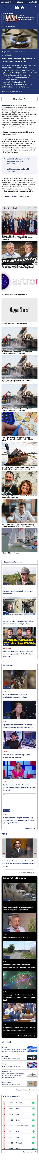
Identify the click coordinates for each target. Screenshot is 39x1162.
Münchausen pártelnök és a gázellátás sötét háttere (27, 18)
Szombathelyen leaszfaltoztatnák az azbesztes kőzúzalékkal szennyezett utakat (19, 966)
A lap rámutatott (8, 105)
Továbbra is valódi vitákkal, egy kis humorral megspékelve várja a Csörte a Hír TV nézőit (19, 787)
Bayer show (6, 1071)
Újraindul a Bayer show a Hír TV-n (15, 937)
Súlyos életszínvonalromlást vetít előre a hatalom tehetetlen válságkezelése (18, 622)
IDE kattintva (16, 196)
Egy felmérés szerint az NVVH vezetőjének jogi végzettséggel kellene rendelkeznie (19, 726)
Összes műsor (27, 1152)
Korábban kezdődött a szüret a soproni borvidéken (18, 592)
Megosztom (17, 99)
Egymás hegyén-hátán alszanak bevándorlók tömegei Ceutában (15, 696)
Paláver (5, 751)
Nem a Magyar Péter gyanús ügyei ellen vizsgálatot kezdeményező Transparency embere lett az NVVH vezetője (18, 863)
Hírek (5, 588)
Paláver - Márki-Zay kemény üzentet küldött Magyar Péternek (16, 756)
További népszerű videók (27, 872)
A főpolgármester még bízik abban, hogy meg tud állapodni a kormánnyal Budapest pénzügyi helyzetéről (18, 820)
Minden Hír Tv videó (25, 1036)
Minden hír (28, 828)
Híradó (4, 1047)
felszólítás (17, 52)
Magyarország (6, 52)
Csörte (4, 1064)
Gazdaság (11, 26)
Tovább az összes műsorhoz (25, 1090)
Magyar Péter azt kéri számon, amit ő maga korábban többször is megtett (19, 1029)
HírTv (3, 26)
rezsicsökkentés (7, 55)
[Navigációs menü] (3, 7)
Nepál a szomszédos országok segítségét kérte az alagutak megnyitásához (18, 908)
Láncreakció (7, 648)
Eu (24, 52)
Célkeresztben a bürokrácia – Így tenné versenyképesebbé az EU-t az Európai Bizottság (18, 653)
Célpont (5, 1056)
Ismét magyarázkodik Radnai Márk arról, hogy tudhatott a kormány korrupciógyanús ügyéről (19, 997)
